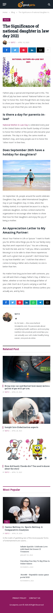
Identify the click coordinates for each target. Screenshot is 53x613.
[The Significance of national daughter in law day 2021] (26, 71)
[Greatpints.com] (26, 4)
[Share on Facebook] (6, 50)
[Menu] (4, 4)
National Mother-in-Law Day (15, 125)
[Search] (48, 4)
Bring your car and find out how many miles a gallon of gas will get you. (27, 387)
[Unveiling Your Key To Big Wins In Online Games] (10, 565)
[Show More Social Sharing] (47, 50)
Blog (6, 20)
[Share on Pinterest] (23, 50)
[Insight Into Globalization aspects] (26, 410)
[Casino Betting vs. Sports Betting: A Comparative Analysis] (26, 510)
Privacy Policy (19, 598)
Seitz (13, 42)
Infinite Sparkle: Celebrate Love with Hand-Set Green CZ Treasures (34, 549)
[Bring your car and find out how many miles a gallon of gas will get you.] (26, 369)
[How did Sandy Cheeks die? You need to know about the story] (26, 449)
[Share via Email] (40, 50)
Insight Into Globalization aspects (21, 427)
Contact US (34, 598)
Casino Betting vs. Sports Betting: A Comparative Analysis (24, 528)
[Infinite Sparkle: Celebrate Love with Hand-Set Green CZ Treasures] (10, 550)
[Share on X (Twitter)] (15, 50)
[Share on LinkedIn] (32, 50)
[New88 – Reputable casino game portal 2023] (10, 578)
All (6, 522)
